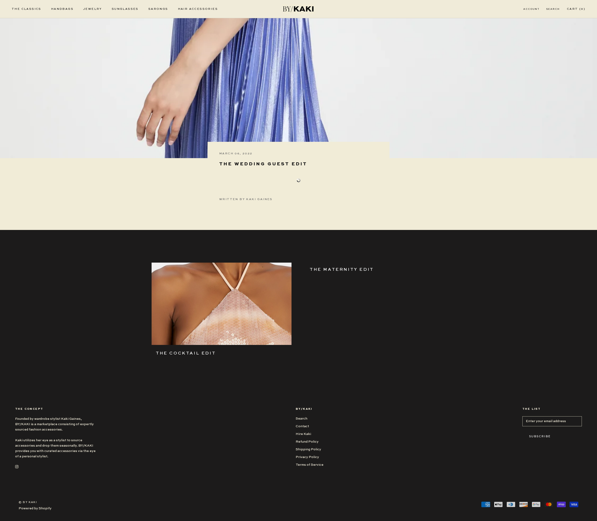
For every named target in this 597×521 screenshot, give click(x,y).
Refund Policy (307, 441)
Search (553, 9)
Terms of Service (309, 464)
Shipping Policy (308, 449)
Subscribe (540, 436)
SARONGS (158, 9)
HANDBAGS (62, 9)
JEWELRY (92, 9)
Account (531, 9)
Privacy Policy (307, 457)
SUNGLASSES (125, 9)
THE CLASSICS (26, 9)
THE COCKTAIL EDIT (186, 353)
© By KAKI (28, 502)
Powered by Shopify (35, 508)
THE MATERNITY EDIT (342, 269)
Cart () (576, 9)
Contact (302, 426)
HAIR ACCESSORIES (198, 9)
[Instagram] (16, 466)
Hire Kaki (303, 434)
